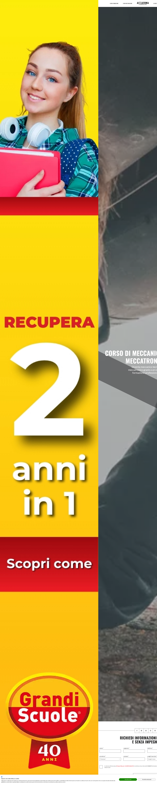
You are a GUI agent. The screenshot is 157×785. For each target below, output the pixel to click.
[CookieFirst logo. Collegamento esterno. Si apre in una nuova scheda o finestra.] (1, 777)
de (146, 731)
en (141, 731)
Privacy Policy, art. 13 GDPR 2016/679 (125, 766)
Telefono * (150, 748)
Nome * (101, 748)
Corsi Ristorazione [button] (127, 3)
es (150, 731)
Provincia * (103, 756)
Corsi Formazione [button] (114, 3)
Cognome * (126, 748)
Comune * (126, 756)
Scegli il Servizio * (152, 756)
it (136, 731)
